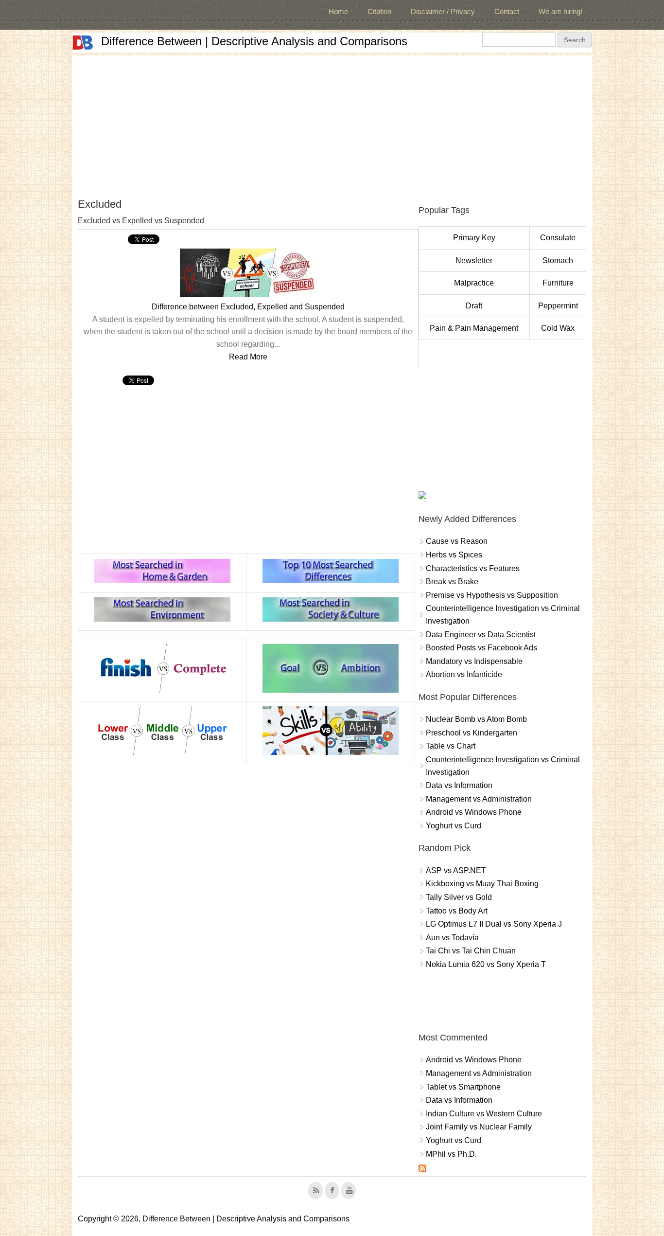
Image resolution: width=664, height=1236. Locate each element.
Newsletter (473, 260)
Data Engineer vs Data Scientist (481, 634)
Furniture (558, 283)
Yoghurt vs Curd (453, 826)
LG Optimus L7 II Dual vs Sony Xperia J (494, 924)
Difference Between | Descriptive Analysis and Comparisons (254, 41)
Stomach (557, 260)
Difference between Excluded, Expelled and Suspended (248, 307)
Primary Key (474, 237)
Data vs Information (459, 785)
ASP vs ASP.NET (456, 870)
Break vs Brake (452, 581)
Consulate (558, 237)
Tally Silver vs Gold (459, 897)
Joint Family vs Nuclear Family (479, 1127)
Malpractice (474, 283)
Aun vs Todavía (452, 937)
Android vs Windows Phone (474, 812)
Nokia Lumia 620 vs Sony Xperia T (486, 964)
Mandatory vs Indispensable (474, 661)
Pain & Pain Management (474, 328)
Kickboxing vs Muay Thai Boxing (482, 883)
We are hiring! (560, 11)
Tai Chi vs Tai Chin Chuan (471, 951)
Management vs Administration (479, 799)
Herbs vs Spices (454, 555)
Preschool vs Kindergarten (471, 733)
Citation (379, 11)
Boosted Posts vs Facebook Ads (481, 648)
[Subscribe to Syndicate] (422, 1169)
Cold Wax (558, 328)
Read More (248, 357)
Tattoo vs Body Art (457, 911)
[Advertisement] (332, 123)
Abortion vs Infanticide (464, 674)
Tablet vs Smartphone (463, 1087)
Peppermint (558, 306)
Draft (474, 306)
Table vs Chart (450, 746)
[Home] (82, 43)
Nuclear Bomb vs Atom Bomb (476, 719)
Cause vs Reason (457, 541)
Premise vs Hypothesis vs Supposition (492, 595)
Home (338, 11)
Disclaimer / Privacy (443, 11)
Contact (506, 11)
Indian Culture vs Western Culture (484, 1114)
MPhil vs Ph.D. (451, 1154)
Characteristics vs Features (473, 568)
